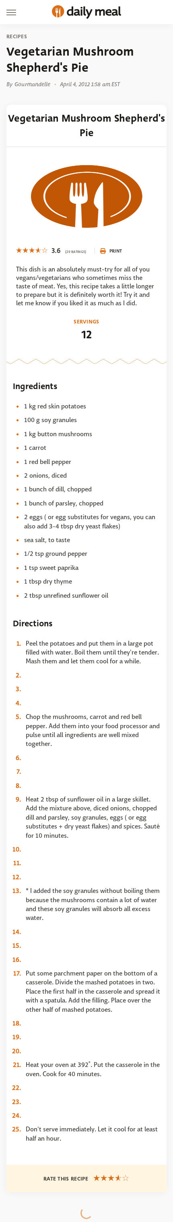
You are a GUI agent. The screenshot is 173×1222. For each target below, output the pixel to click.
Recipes (16, 36)
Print (115, 251)
